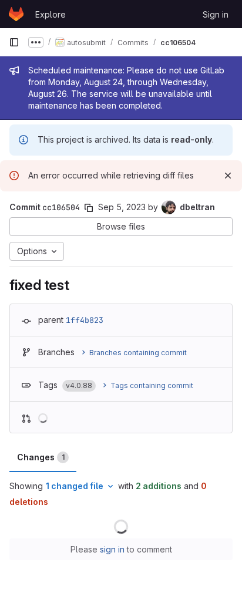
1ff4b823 (84, 320)
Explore (50, 14)
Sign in (215, 14)
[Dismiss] (228, 176)
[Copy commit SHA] (89, 208)
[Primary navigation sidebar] (14, 42)
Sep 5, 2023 (122, 207)
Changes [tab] (41, 457)
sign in (112, 549)
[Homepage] (16, 14)
